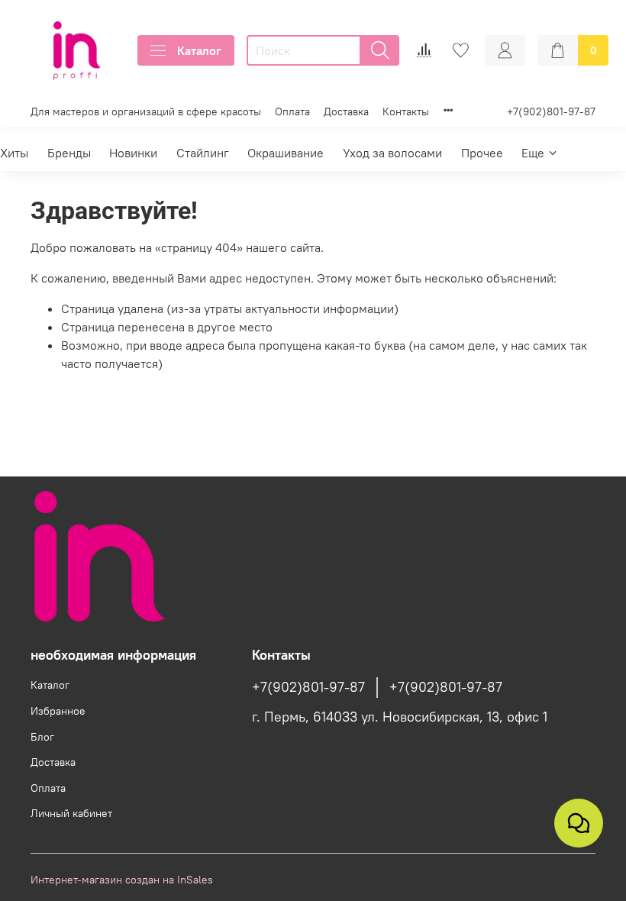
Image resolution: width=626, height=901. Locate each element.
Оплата (292, 111)
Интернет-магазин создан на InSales (122, 879)
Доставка (346, 111)
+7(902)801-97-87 (551, 111)
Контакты (405, 111)
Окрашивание (285, 152)
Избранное (58, 711)
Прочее (482, 152)
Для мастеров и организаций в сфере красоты (146, 111)
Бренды (69, 152)
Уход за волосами (392, 152)
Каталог (199, 50)
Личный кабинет (71, 813)
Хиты (14, 152)
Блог (42, 737)
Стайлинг (202, 152)
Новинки (133, 152)
